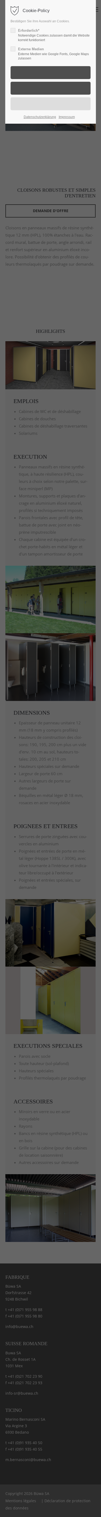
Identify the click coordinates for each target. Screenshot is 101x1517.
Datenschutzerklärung (40, 117)
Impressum (67, 117)
